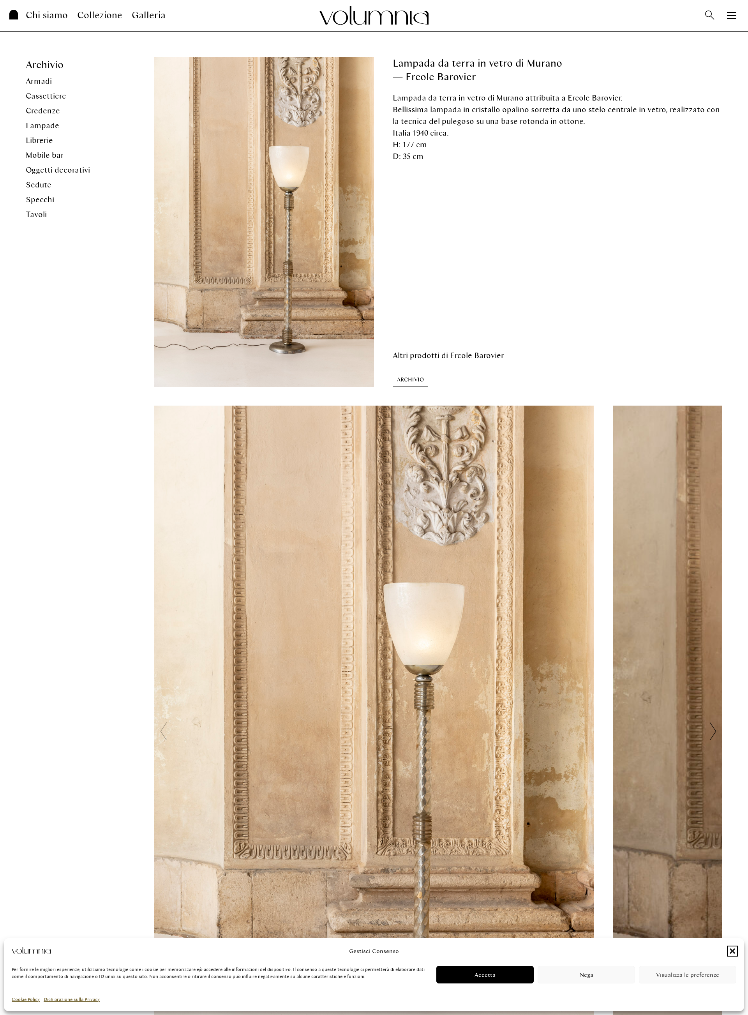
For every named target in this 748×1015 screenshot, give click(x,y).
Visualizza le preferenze (687, 975)
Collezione (99, 15)
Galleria (149, 15)
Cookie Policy (26, 999)
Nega (586, 975)
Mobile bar (45, 155)
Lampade (42, 125)
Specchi (40, 199)
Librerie (39, 140)
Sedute (38, 185)
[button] (732, 951)
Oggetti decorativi (58, 170)
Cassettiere (46, 96)
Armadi (39, 81)
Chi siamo (47, 15)
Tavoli (36, 214)
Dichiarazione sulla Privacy (72, 999)
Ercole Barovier (477, 355)
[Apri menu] (732, 16)
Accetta (485, 975)
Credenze (43, 111)
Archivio (45, 65)
